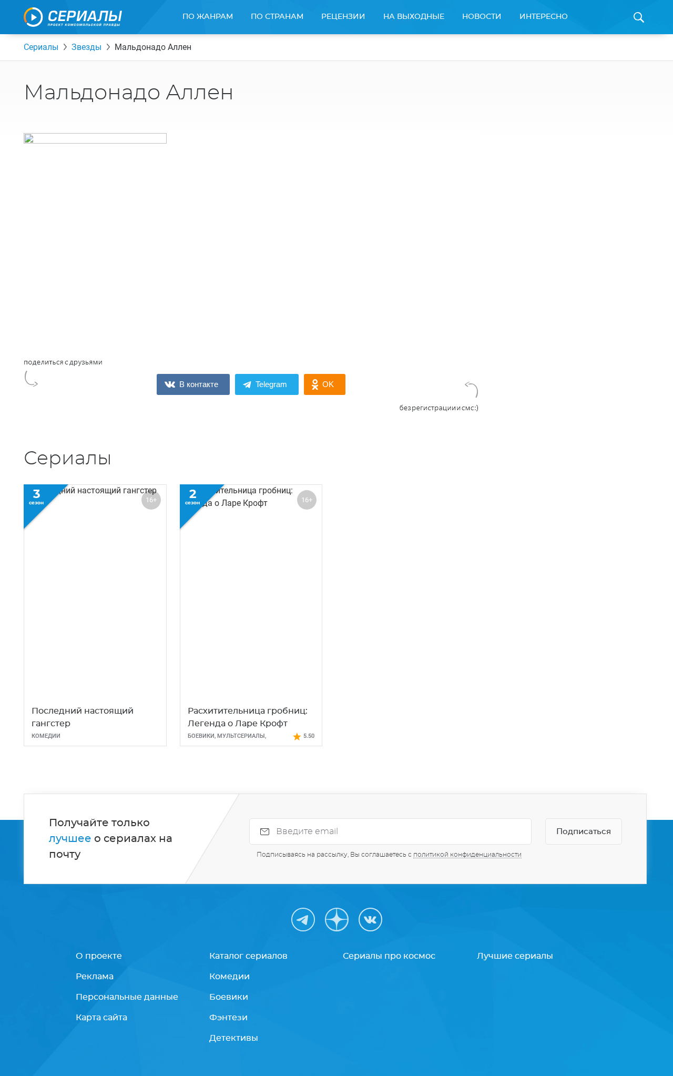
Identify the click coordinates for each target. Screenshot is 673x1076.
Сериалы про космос (389, 956)
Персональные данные (127, 997)
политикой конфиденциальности (467, 854)
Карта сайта (101, 1017)
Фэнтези (228, 1017)
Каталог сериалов (248, 956)
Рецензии (343, 17)
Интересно (543, 17)
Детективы (233, 1038)
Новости (482, 17)
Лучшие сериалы (515, 956)
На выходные (413, 17)
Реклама (95, 976)
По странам (277, 17)
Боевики (228, 997)
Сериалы (41, 47)
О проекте (99, 956)
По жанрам (207, 17)
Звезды (86, 47)
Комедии (229, 976)
